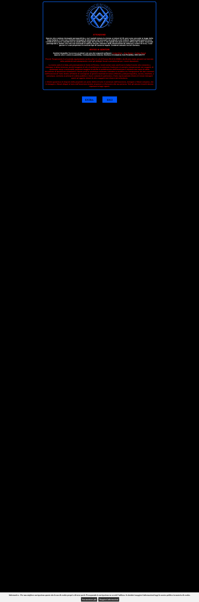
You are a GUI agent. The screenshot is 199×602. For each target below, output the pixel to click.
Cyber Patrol (140, 53)
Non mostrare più (89, 599)
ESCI (109, 99)
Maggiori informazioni (108, 599)
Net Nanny (128, 53)
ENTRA (89, 99)
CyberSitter (117, 53)
